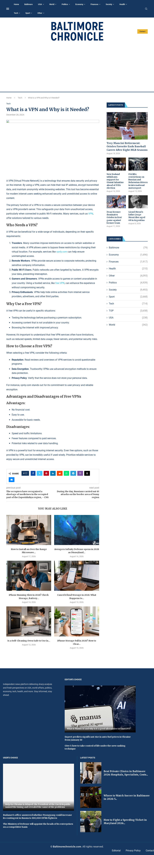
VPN (90, 213)
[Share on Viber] (80, 473)
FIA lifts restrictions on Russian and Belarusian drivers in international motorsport (138, 181)
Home (16, 4)
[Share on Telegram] (73, 473)
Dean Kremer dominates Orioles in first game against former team (114, 217)
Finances (94, 4)
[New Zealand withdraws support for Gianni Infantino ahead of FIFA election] (116, 164)
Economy (79, 4)
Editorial (116, 850)
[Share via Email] (11, 479)
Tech (16, 13)
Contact (142, 31)
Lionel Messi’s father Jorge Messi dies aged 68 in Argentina (136, 216)
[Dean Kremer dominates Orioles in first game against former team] (116, 201)
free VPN (60, 283)
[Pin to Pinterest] (46, 473)
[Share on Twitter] (39, 473)
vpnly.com (61, 251)
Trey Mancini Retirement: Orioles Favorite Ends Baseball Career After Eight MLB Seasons (127, 146)
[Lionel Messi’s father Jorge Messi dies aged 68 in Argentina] (138, 201)
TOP (128, 310)
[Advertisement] (77, 66)
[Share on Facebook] (33, 473)
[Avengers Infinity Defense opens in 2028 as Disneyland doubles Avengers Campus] (76, 530)
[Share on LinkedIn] (53, 473)
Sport (27, 13)
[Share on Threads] (87, 473)
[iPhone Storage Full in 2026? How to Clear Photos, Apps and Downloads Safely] (76, 621)
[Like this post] (26, 473)
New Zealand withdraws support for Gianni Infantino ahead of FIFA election (115, 181)
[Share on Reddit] (60, 473)
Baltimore (28, 4)
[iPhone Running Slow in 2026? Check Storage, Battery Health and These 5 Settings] (28, 576)
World (51, 4)
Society (109, 4)
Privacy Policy (133, 850)
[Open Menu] (7, 8)
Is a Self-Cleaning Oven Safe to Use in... (28, 640)
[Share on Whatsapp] (66, 473)
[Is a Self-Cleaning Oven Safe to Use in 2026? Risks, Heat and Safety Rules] (28, 621)
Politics (65, 4)
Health (122, 4)
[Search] (146, 9)
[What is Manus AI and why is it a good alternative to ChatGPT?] (100, 709)
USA (40, 4)
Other (39, 13)
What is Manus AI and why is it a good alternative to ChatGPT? (99, 728)
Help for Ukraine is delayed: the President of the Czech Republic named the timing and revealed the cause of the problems (38, 805)
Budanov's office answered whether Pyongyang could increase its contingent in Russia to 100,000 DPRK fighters (37, 816)
